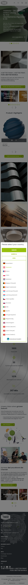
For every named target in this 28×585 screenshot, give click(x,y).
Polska (7, 275)
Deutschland (9, 263)
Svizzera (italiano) (10, 334)
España (8, 311)
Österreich (8, 267)
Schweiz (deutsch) (11, 326)
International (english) (15, 339)
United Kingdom (10, 322)
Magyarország (9, 318)
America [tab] (14, 254)
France (7, 271)
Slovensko (8, 303)
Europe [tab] (14, 250)
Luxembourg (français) (12, 291)
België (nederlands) (11, 287)
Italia (7, 307)
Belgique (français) (11, 283)
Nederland (8, 279)
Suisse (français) (10, 330)
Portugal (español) (11, 314)
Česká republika (10, 299)
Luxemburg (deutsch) (11, 295)
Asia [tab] (14, 258)
